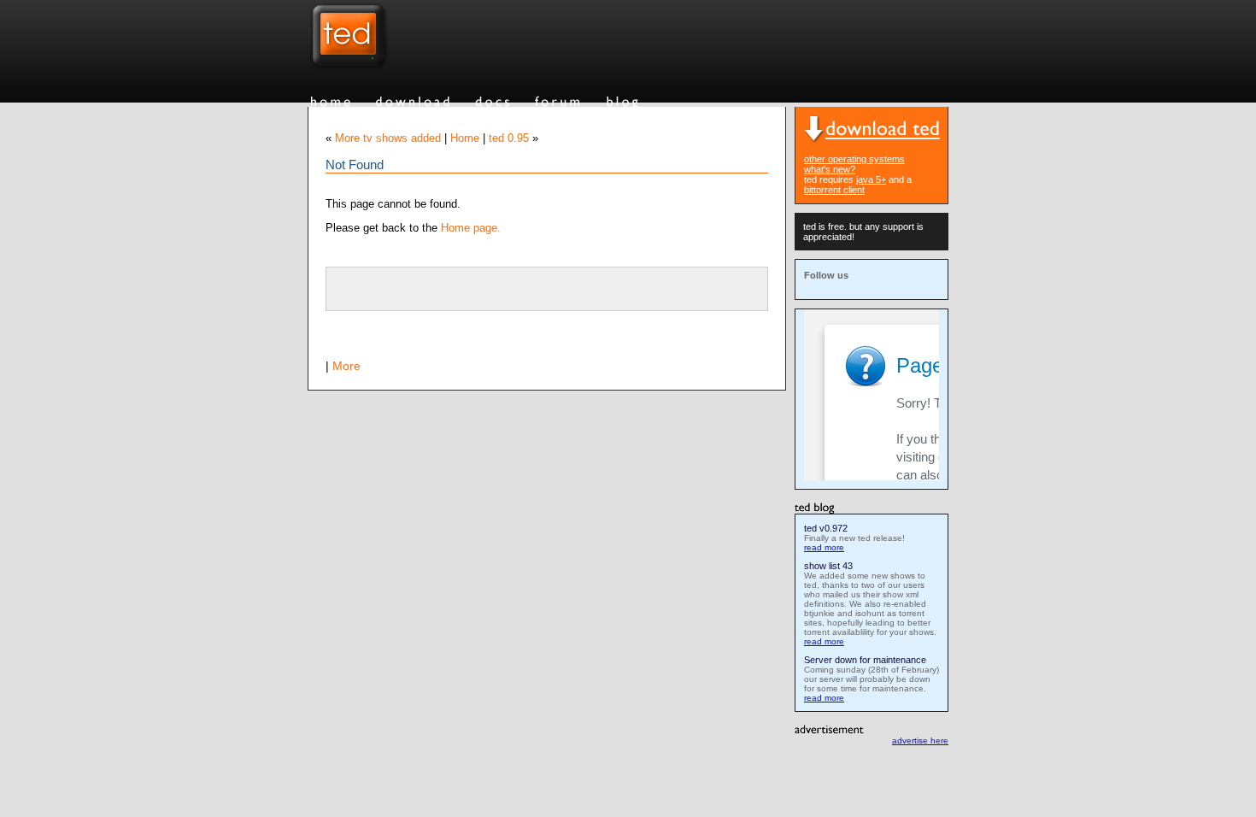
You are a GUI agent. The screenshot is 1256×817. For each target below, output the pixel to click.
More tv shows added (388, 138)
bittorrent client (834, 190)
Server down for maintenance (865, 660)
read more (824, 547)
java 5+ (871, 179)
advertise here (920, 740)
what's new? (829, 169)
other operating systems (854, 159)
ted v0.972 (826, 528)
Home (464, 138)
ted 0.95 (509, 138)
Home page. (471, 228)
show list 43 (828, 566)
